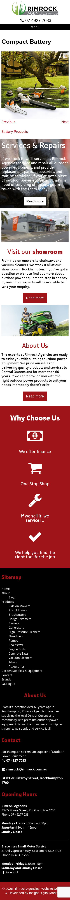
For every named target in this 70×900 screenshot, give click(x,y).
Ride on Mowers (19, 606)
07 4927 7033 (38, 20)
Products (7, 602)
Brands (6, 679)
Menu (35, 27)
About (5, 593)
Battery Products (14, 132)
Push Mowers (18, 610)
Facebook (12, 872)
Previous (8, 122)
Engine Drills (17, 649)
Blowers (14, 623)
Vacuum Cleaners (20, 658)
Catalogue (8, 684)
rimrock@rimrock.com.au (26, 769)
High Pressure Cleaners (24, 632)
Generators (16, 628)
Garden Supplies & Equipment (21, 671)
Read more (35, 201)
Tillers (13, 662)
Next (65, 122)
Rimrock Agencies (26, 888)
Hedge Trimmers (20, 619)
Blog (12, 597)
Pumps (13, 641)
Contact (6, 675)
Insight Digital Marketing (46, 893)
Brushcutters (17, 615)
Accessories (17, 666)
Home (5, 589)
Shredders (16, 636)
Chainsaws (16, 645)
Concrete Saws (19, 653)
